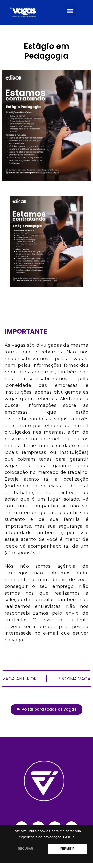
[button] (70, 10)
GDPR (68, 837)
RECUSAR (25, 848)
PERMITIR (67, 848)
